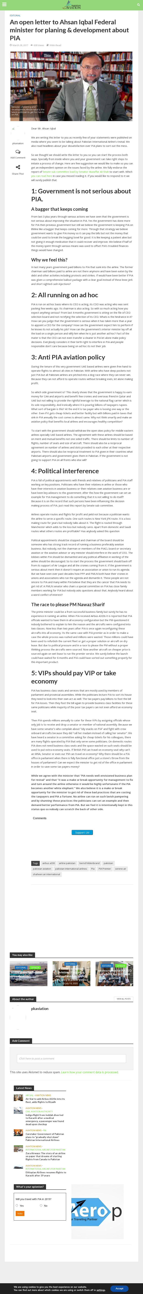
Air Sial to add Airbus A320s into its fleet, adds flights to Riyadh (45, 1100)
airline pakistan (67, 863)
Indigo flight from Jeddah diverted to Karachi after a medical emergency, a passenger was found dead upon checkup (45, 1120)
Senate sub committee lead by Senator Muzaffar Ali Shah (76, 171)
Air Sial (29, 1095)
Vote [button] (20, 1213)
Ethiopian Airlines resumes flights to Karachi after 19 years (46, 1174)
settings (101, 1290)
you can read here (41, 176)
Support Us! (82, 832)
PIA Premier (105, 868)
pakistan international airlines (71, 868)
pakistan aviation (42, 868)
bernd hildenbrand (90, 863)
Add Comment (17, 157)
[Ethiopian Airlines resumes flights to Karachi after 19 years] (18, 1166)
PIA (44, 1130)
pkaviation (18, 143)
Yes (22, 1205)
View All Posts (123, 999)
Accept (119, 1288)
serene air (120, 868)
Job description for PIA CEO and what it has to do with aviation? (114, 974)
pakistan (108, 863)
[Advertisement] (82, 915)
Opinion (35, 967)
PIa (93, 868)
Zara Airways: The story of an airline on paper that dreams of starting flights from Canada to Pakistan (45, 1156)
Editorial (15, 15)
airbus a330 (48, 863)
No (45, 1205)
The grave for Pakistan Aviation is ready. (28, 974)
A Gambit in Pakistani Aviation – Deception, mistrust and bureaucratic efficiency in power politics (71, 974)
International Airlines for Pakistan (45, 1150)
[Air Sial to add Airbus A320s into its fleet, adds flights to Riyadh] (18, 1097)
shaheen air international (46, 874)
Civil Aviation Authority (39, 1111)
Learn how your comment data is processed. (90, 1072)
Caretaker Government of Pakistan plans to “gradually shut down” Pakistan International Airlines (45, 1137)
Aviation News (43, 1095)
